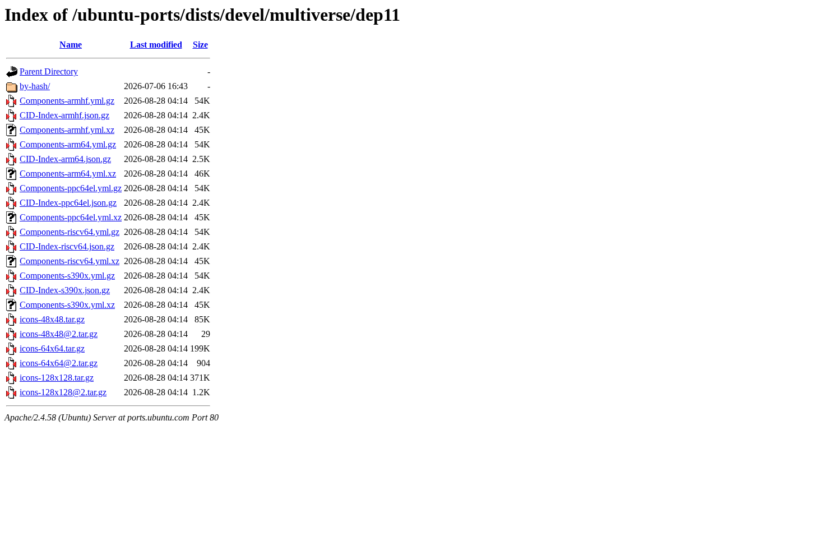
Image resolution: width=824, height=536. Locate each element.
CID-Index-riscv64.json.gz (67, 246)
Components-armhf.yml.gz (67, 100)
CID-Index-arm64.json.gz (65, 159)
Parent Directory (49, 71)
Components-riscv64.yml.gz (69, 232)
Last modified (156, 44)
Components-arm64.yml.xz (68, 173)
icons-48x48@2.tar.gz (59, 334)
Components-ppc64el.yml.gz (71, 188)
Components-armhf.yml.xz (67, 130)
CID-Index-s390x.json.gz (65, 290)
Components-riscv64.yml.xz (69, 261)
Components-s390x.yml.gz (67, 275)
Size (200, 44)
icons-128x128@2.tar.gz (63, 392)
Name (70, 44)
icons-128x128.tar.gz (57, 377)
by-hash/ (35, 86)
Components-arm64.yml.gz (68, 144)
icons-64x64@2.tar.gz (59, 363)
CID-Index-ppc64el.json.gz (68, 202)
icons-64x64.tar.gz (52, 348)
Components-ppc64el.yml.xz (71, 217)
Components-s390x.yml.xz (67, 304)
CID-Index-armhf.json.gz (64, 115)
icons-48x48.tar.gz (52, 319)
